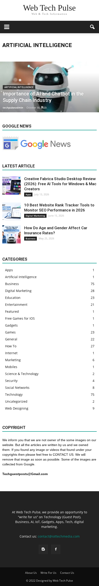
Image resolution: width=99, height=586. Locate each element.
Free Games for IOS (20, 318)
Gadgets (11, 325)
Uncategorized (16, 401)
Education (12, 297)
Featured (12, 311)
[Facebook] (55, 549)
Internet (11, 353)
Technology (14, 394)
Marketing (13, 360)
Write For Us (48, 573)
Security (11, 380)
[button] (92, 27)
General (11, 339)
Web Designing (16, 408)
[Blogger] (43, 549)
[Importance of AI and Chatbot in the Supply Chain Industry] (49, 104)
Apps (7, 54)
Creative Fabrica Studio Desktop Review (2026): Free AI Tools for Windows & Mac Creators (60, 183)
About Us (31, 573)
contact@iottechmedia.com (59, 536)
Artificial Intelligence (27, 54)
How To (10, 346)
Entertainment (16, 304)
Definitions (65, 54)
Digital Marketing (35, 215)
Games (10, 332)
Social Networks (17, 387)
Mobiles (11, 367)
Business (49, 54)
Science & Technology (21, 374)
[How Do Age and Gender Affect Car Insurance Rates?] (11, 234)
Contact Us (67, 573)
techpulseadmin (13, 107)
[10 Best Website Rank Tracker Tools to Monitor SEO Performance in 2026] (11, 211)
